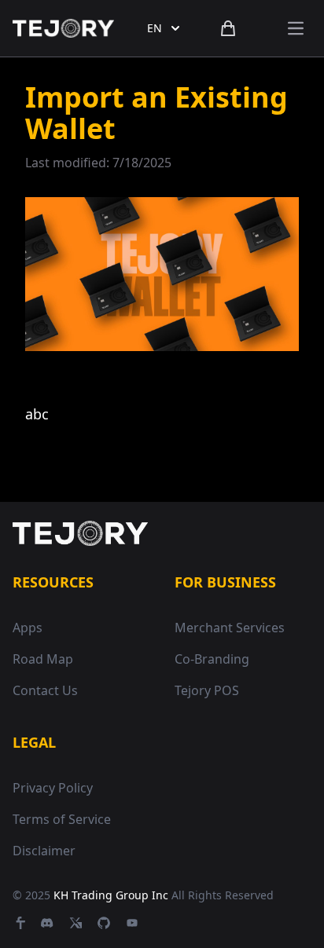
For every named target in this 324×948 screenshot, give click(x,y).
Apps (27, 627)
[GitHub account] (104, 923)
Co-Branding (212, 659)
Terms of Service (62, 819)
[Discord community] (47, 923)
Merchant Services (230, 627)
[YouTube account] (132, 923)
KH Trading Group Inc (110, 895)
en (154, 27)
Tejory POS (207, 690)
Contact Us (45, 690)
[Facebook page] (19, 923)
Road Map (43, 659)
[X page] (75, 923)
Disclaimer (44, 850)
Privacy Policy (53, 787)
